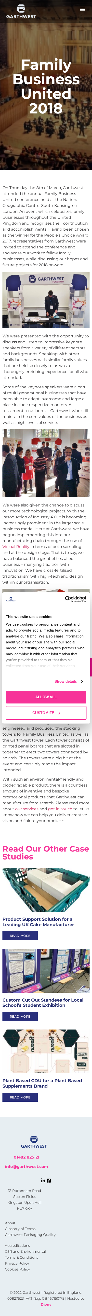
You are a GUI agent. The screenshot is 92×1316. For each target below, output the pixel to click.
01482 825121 (26, 1157)
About (10, 1223)
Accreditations (17, 1245)
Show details (65, 681)
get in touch (60, 809)
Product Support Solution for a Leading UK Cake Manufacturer (38, 922)
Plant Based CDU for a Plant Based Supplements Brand (42, 1083)
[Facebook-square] (49, 1180)
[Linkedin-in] (43, 1180)
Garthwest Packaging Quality (30, 1234)
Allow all (46, 697)
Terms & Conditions (21, 1257)
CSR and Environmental (25, 1251)
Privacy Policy (17, 1263)
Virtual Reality (15, 546)
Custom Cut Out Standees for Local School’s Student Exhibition (42, 1002)
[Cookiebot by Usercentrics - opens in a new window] (65, 599)
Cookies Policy (17, 1269)
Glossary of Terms (20, 1229)
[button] (83, 9)
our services (27, 809)
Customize (43, 713)
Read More (20, 936)
